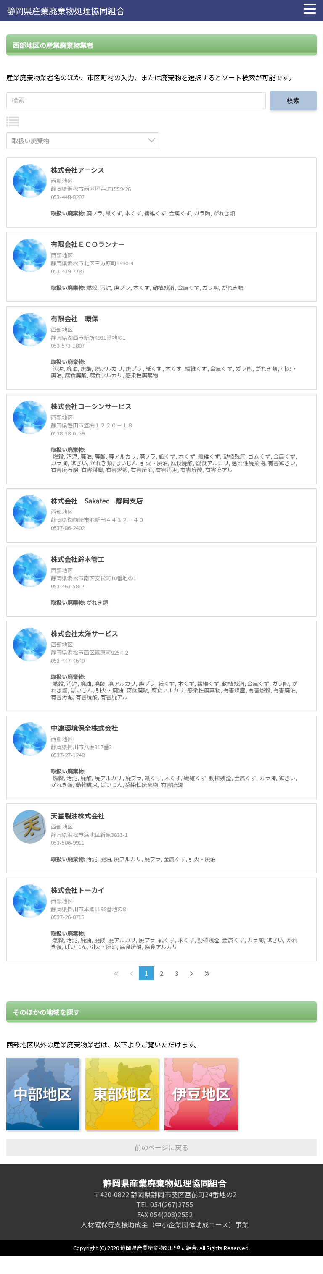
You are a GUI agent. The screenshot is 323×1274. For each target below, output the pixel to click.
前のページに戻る (161, 1147)
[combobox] (82, 140)
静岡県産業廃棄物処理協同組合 (65, 11)
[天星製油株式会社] (30, 827)
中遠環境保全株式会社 (84, 728)
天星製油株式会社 (78, 815)
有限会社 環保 (74, 318)
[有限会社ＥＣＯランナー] (30, 255)
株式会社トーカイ (78, 890)
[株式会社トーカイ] (30, 901)
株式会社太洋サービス (84, 633)
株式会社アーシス (77, 170)
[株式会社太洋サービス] (30, 644)
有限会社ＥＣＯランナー (88, 244)
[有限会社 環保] (30, 329)
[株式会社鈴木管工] (30, 570)
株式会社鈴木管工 (78, 559)
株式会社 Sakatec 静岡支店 (97, 500)
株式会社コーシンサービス (91, 406)
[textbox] (85, 140)
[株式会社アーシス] (30, 181)
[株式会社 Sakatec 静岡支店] (30, 512)
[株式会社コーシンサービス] (30, 417)
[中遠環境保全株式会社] (30, 739)
